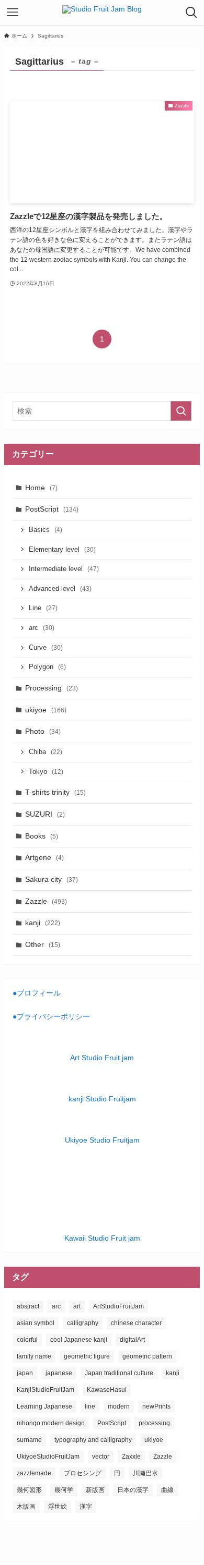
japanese (59, 1373)
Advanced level (60, 588)
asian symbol (35, 1323)
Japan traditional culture (119, 1373)
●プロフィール (37, 993)
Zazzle (46, 901)
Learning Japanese (44, 1406)
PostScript (51, 509)
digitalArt (132, 1339)
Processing (51, 688)
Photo (43, 731)
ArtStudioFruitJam (118, 1306)
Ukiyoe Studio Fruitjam (102, 1140)
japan (25, 1373)
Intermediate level (64, 569)
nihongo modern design (51, 1423)
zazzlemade (34, 1473)
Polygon (47, 667)
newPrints (156, 1406)
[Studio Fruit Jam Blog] (102, 12)
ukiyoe (45, 710)
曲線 (167, 1490)
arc (41, 628)
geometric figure (87, 1356)
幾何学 (63, 1490)
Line (43, 608)
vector (100, 1456)
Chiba (45, 752)
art (77, 1306)
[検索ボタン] (191, 12)
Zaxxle (131, 1456)
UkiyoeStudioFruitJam (48, 1456)
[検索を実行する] (181, 411)
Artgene (44, 857)
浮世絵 (57, 1506)
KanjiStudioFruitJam (45, 1389)
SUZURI (45, 814)
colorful (27, 1339)
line (90, 1406)
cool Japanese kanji (78, 1339)
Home (41, 487)
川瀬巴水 (145, 1473)
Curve (46, 647)
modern (119, 1406)
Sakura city (51, 879)
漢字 (86, 1506)
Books (41, 836)
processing (154, 1423)
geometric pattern (147, 1356)
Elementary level (62, 549)
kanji (42, 922)
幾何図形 (29, 1490)
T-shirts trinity (55, 792)
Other (42, 944)
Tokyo (46, 771)
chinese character (136, 1323)
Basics (45, 529)
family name (34, 1356)
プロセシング (82, 1473)
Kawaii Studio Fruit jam (102, 1238)
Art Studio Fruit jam (102, 1057)
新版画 (95, 1490)
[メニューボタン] (12, 12)
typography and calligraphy (93, 1439)
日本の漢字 (133, 1490)
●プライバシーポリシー (51, 1016)
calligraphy (82, 1323)
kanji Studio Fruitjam (102, 1099)
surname (29, 1439)
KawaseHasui (107, 1389)
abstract (28, 1306)
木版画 (26, 1506)
